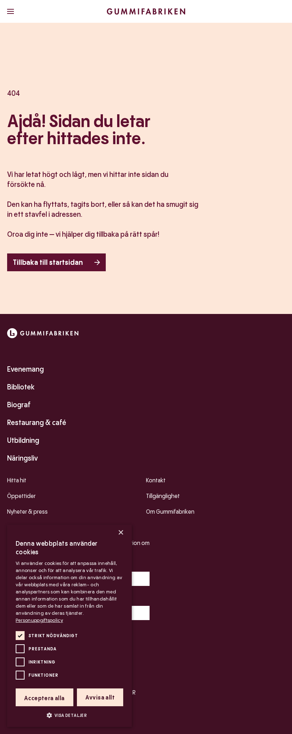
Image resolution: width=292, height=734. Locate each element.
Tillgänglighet (163, 496)
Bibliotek (21, 387)
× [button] (120, 532)
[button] (69, 715)
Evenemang (25, 369)
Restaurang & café (36, 422)
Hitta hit (16, 480)
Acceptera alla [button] (44, 698)
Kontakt (156, 480)
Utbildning (23, 440)
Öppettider (21, 496)
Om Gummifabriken (170, 511)
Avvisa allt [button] (100, 697)
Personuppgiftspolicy (39, 620)
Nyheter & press (27, 511)
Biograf (19, 404)
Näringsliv (22, 458)
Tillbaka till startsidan (48, 262)
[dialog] (69, 626)
